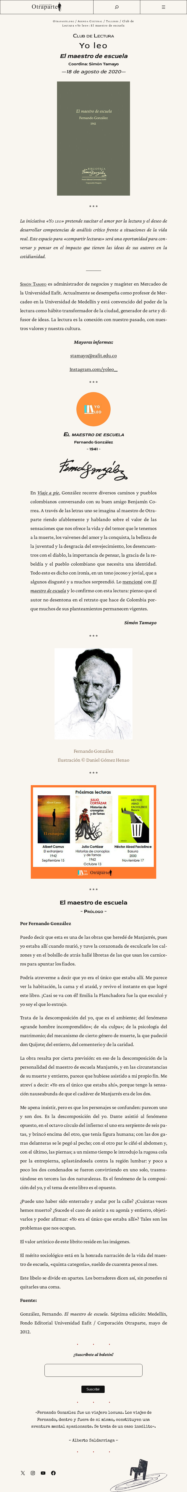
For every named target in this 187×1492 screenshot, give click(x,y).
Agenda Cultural (90, 21)
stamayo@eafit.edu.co (93, 355)
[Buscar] (117, 7)
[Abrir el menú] (163, 7)
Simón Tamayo (33, 284)
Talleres (112, 21)
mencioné (132, 582)
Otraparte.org (63, 21)
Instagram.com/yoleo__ (94, 369)
